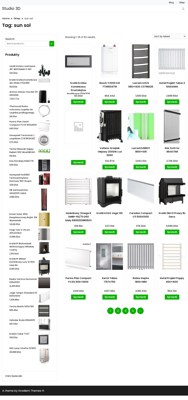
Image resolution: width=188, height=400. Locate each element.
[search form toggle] (183, 9)
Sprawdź (78, 101)
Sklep (182, 2)
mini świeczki (13, 376)
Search (10, 39)
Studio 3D (11, 8)
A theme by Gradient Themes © (23, 390)
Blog (171, 2)
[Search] (51, 43)
